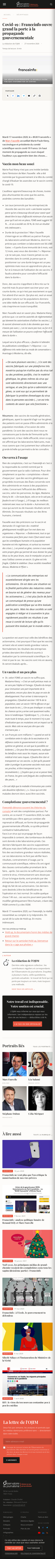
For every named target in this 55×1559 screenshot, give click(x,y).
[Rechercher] (51, 4)
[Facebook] (43, 1527)
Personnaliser (11, 1553)
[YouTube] (39, 1532)
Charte (23, 1517)
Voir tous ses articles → (23, 989)
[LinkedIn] (43, 1532)
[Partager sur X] (7, 96)
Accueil (7, 15)
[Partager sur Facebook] (13, 96)
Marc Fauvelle (12, 140)
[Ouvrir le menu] (4, 4)
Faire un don (43, 1517)
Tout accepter (14, 1548)
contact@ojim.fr (19, 1505)
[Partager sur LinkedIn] (18, 96)
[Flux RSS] (47, 1532)
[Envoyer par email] (29, 96)
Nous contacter (27, 1525)
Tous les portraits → (43, 1047)
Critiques (6, 1525)
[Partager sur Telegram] (23, 96)
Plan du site (25, 1528)
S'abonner (11, 1460)
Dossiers (6, 1521)
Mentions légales (27, 1521)
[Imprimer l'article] (40, 96)
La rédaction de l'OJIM (11, 43)
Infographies (8, 1532)
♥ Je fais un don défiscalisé (27, 1024)
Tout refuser (33, 1548)
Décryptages (22, 15)
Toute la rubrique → (43, 1135)
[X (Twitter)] (39, 1527)
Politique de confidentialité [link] (33, 1553)
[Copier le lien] (34, 96)
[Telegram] (47, 1527)
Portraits (6, 1528)
